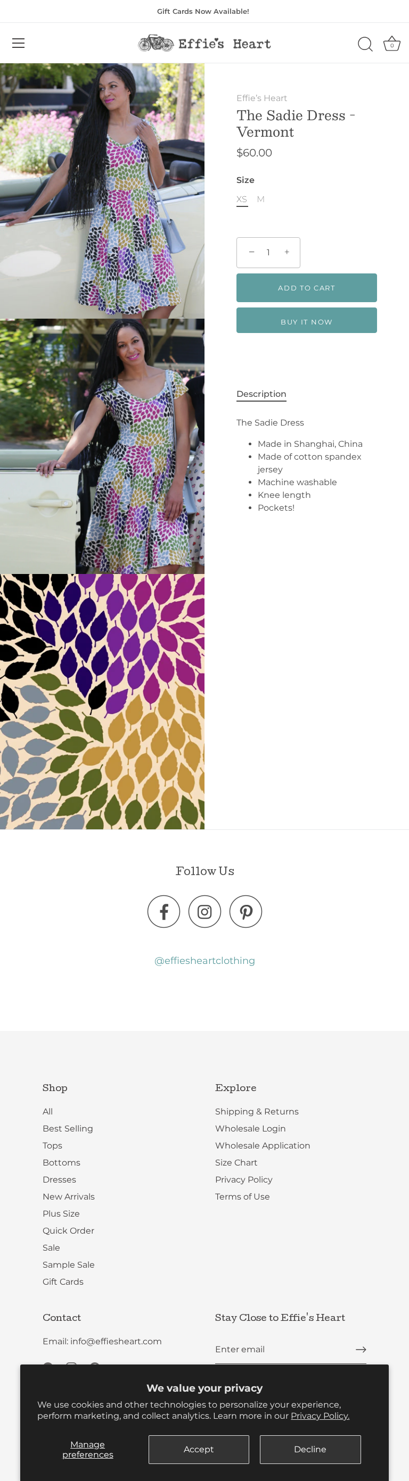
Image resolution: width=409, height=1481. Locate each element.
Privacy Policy (244, 1180)
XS (241, 199)
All (48, 1111)
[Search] (365, 44)
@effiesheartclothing (204, 961)
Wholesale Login (250, 1129)
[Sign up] (361, 1349)
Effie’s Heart (262, 98)
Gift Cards (63, 1282)
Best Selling (68, 1129)
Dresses (59, 1180)
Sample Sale (69, 1265)
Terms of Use (242, 1197)
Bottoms (61, 1163)
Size (245, 180)
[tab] (266, 394)
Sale (51, 1248)
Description (261, 394)
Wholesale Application (262, 1146)
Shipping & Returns (257, 1111)
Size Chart (236, 1163)
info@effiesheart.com (116, 1341)
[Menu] (18, 43)
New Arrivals (69, 1197)
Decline (310, 1449)
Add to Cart (307, 288)
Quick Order (68, 1231)
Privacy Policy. (320, 1416)
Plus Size (61, 1214)
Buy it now (307, 322)
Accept (199, 1449)
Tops (52, 1146)
